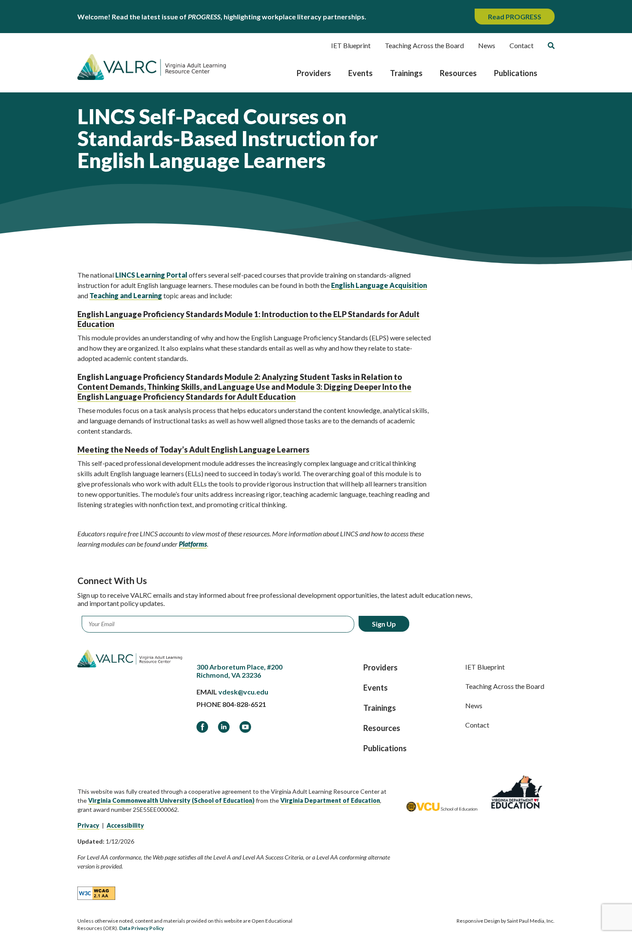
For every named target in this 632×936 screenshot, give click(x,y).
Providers (314, 73)
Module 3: (244, 391)
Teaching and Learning (125, 295)
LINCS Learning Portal (151, 275)
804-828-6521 (244, 704)
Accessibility (125, 825)
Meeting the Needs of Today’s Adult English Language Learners (193, 449)
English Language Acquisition (379, 285)
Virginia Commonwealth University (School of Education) (171, 800)
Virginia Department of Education (330, 800)
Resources (458, 73)
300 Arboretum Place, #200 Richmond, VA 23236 (239, 671)
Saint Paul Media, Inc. (531, 921)
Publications (515, 73)
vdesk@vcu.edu (243, 692)
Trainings (406, 73)
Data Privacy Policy (141, 928)
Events (360, 73)
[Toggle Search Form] (551, 45)
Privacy (88, 825)
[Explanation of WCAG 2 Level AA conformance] (96, 893)
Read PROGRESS (514, 16)
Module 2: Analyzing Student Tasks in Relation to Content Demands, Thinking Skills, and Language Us (239, 382)
